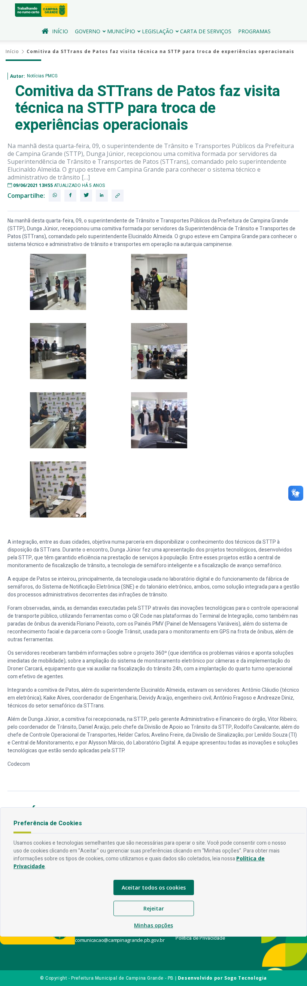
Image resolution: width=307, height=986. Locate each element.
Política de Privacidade (200, 938)
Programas (254, 31)
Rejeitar (153, 908)
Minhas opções (153, 925)
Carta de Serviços (205, 31)
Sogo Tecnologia (245, 978)
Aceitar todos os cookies (154, 887)
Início (60, 31)
